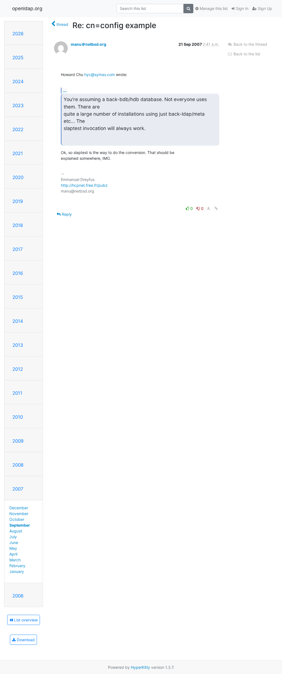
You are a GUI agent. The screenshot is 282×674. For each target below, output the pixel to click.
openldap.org (27, 8)
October (16, 519)
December (18, 507)
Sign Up (264, 8)
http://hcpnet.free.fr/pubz (84, 185)
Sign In (241, 8)
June (13, 542)
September (19, 525)
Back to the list (246, 54)
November (18, 513)
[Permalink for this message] (216, 208)
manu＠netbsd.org (88, 44)
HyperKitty (140, 667)
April (13, 554)
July (13, 536)
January (16, 571)
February (17, 565)
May (13, 548)
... (65, 90)
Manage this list (213, 8)
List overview (25, 620)
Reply (66, 214)
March (15, 559)
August (15, 531)
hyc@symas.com (99, 74)
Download (25, 639)
